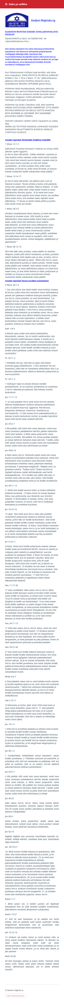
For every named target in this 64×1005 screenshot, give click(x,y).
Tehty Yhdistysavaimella (15, 996)
